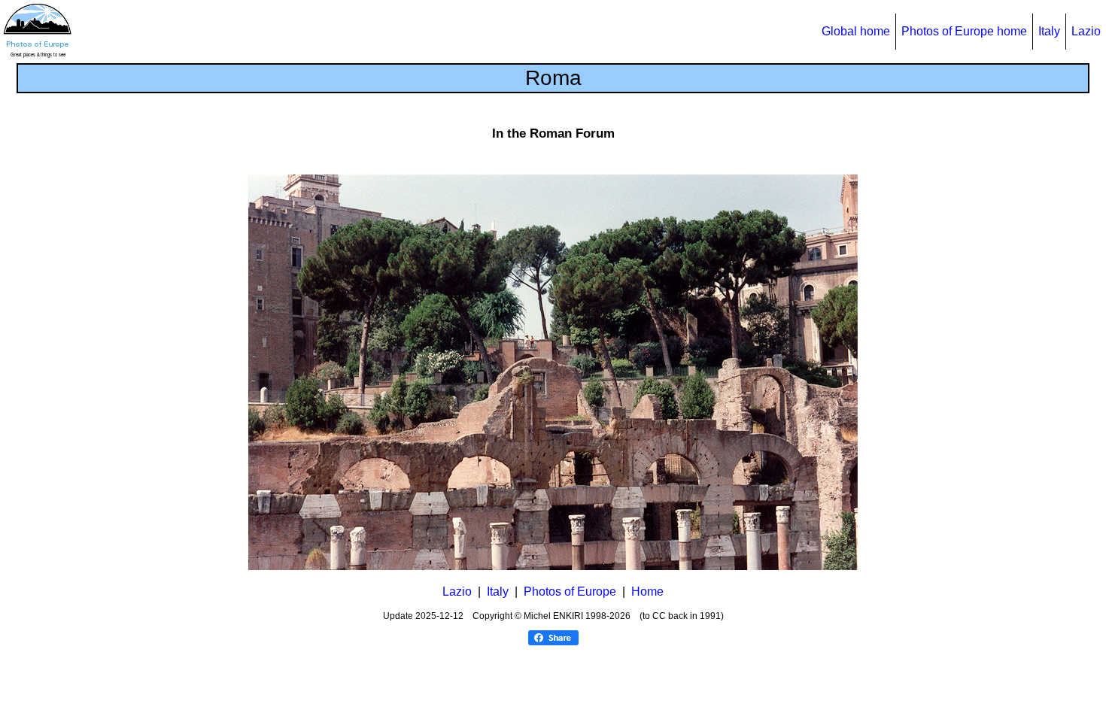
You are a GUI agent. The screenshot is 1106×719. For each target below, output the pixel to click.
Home (647, 591)
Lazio (1086, 31)
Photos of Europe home (964, 31)
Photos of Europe (570, 591)
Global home (856, 31)
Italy (1049, 31)
